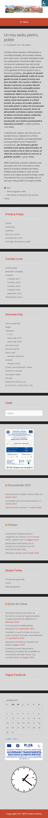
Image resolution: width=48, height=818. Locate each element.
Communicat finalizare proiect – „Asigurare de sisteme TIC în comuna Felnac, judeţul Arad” (22, 536)
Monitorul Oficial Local (15, 381)
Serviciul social (11, 345)
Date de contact (12, 234)
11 (18, 718)
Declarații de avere (14, 237)
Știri (8, 187)
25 (18, 728)
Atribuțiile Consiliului (14, 271)
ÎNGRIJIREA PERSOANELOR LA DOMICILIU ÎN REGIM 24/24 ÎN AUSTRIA (19, 546)
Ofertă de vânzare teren (16, 553)
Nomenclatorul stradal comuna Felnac (22, 494)
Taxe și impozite (12, 323)
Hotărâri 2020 (13, 289)
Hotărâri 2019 (13, 286)
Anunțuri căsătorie (15, 356)
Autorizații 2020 (14, 341)
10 (13, 718)
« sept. (8, 738)
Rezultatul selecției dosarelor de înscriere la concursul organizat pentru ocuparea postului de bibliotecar (22, 616)
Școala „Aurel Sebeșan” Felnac (18, 367)
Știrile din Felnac (17, 604)
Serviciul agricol (12, 349)
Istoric (8, 583)
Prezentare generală (14, 579)
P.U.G (9, 334)
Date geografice (12, 586)
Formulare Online (13, 374)
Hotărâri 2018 (13, 282)
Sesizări (8, 378)
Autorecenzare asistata (16, 507)
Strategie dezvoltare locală (17, 241)
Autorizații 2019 (14, 338)
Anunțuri (9, 360)
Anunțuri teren (13, 363)
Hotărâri (9, 275)
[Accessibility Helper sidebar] (45, 3)
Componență (11, 267)
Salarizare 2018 (14, 293)
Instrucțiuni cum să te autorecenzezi (21, 500)
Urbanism (9, 330)
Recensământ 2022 (19, 485)
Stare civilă (10, 352)
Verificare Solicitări (13, 370)
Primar (8, 223)
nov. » (16, 738)
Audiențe (9, 230)
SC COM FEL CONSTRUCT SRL (19, 385)
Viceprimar (10, 227)
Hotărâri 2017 (13, 278)
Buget (8, 327)
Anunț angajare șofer (16, 191)
